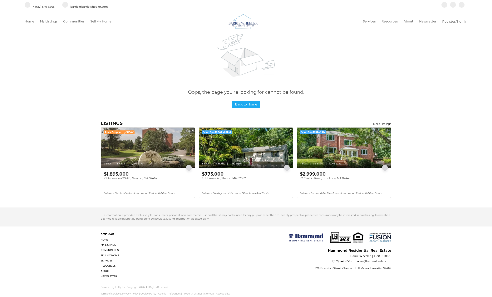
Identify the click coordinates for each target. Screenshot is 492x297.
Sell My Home (100, 21)
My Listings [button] (48, 21)
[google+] (462, 5)
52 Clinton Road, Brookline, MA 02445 (325, 178)
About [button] (408, 21)
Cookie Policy (148, 293)
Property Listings (192, 293)
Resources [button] (389, 21)
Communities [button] (74, 21)
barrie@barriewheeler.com (373, 261)
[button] (111, 239)
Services (369, 21)
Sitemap (209, 293)
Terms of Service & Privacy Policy (120, 293)
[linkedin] (453, 5)
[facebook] (444, 5)
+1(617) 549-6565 (341, 261)
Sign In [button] (462, 21)
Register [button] (448, 21)
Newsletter (427, 21)
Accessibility (223, 293)
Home (29, 21)
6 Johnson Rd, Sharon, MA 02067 (224, 178)
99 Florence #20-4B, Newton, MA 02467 (130, 178)
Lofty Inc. (120, 287)
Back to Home (246, 104)
